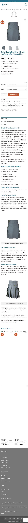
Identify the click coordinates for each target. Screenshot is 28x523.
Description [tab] (4, 118)
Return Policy (4, 462)
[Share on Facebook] (5, 110)
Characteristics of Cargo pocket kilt (13, 502)
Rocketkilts (18, 521)
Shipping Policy (5, 460)
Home (3, 9)
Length (2, 89)
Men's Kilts (9, 9)
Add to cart (13, 94)
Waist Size (3, 84)
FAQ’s (2, 491)
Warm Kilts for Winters (10, 511)
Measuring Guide (5, 478)
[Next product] (13, 13)
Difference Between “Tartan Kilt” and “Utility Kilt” (16, 507)
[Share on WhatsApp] (2, 110)
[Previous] (3, 31)
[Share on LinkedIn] (15, 110)
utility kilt (12, 106)
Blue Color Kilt (11, 130)
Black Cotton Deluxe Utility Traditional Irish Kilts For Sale (21, 442)
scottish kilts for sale (5, 106)
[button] (17, 4)
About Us (3, 455)
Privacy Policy (4, 465)
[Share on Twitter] (7, 110)
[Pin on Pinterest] (13, 110)
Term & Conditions (5, 467)
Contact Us (4, 457)
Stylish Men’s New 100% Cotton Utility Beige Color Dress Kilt (7, 442)
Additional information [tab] (7, 121)
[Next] (24, 31)
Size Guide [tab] (3, 124)
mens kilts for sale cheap (12, 105)
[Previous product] (15, 13)
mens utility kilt (20, 105)
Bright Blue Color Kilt (18, 104)
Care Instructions (5, 481)
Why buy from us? (5, 489)
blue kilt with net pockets (8, 104)
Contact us (3, 494)
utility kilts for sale (18, 106)
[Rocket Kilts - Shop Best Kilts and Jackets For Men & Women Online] (8, 4)
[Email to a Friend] (10, 110)
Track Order (4, 475)
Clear (25, 82)
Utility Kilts (18, 101)
